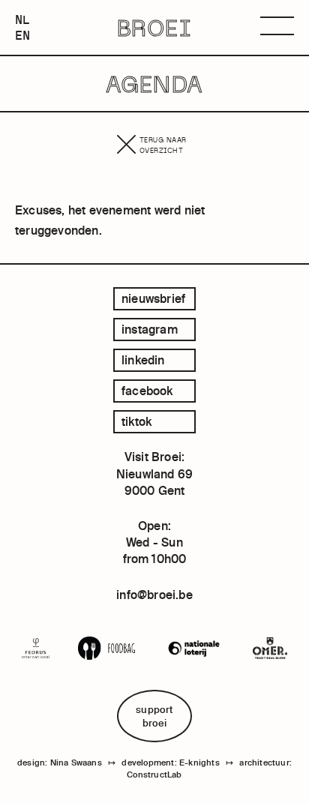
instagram (150, 329)
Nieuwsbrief (153, 298)
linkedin (143, 359)
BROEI (155, 27)
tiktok (137, 421)
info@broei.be (154, 594)
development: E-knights (170, 762)
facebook (147, 390)
